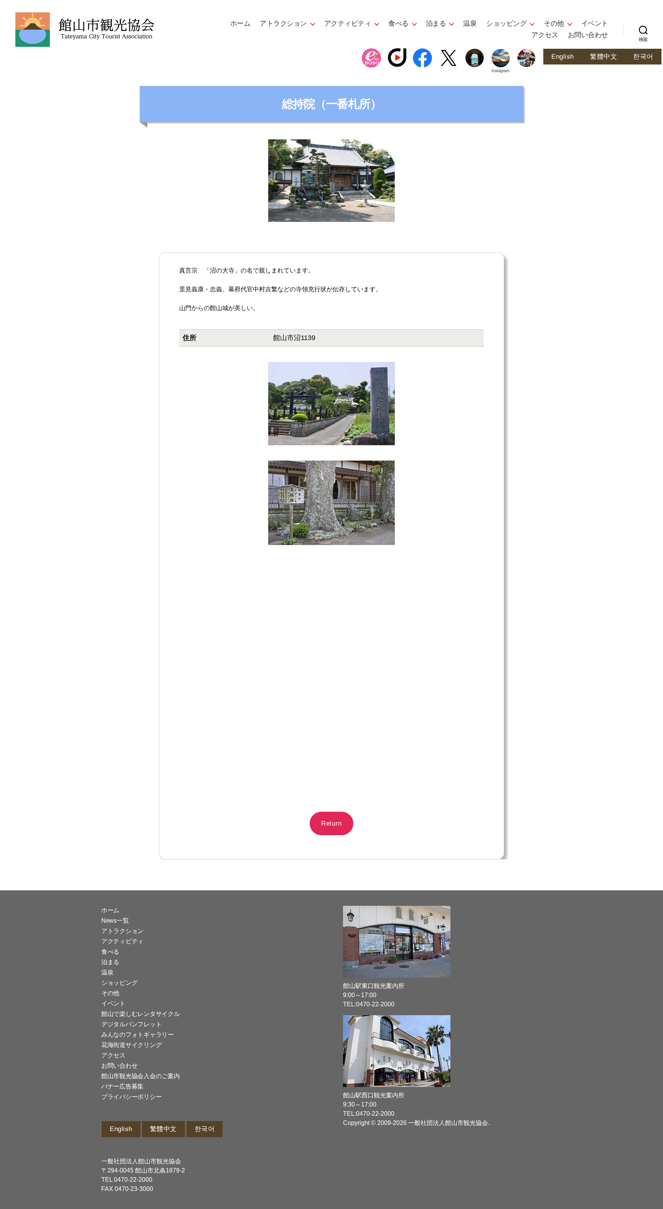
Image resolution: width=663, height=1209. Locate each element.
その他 (554, 23)
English (562, 56)
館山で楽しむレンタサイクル (140, 1014)
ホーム (240, 23)
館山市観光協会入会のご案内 (140, 1076)
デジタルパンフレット (131, 1024)
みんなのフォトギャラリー (137, 1034)
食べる (398, 23)
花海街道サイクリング (131, 1045)
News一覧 (115, 920)
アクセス (544, 35)
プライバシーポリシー (131, 1096)
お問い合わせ (588, 35)
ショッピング (506, 23)
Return (331, 823)
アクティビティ (347, 23)
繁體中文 (603, 56)
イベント (594, 23)
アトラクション (283, 23)
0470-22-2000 (133, 1179)
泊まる (436, 23)
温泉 (470, 23)
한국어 (643, 56)
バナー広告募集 (122, 1086)
